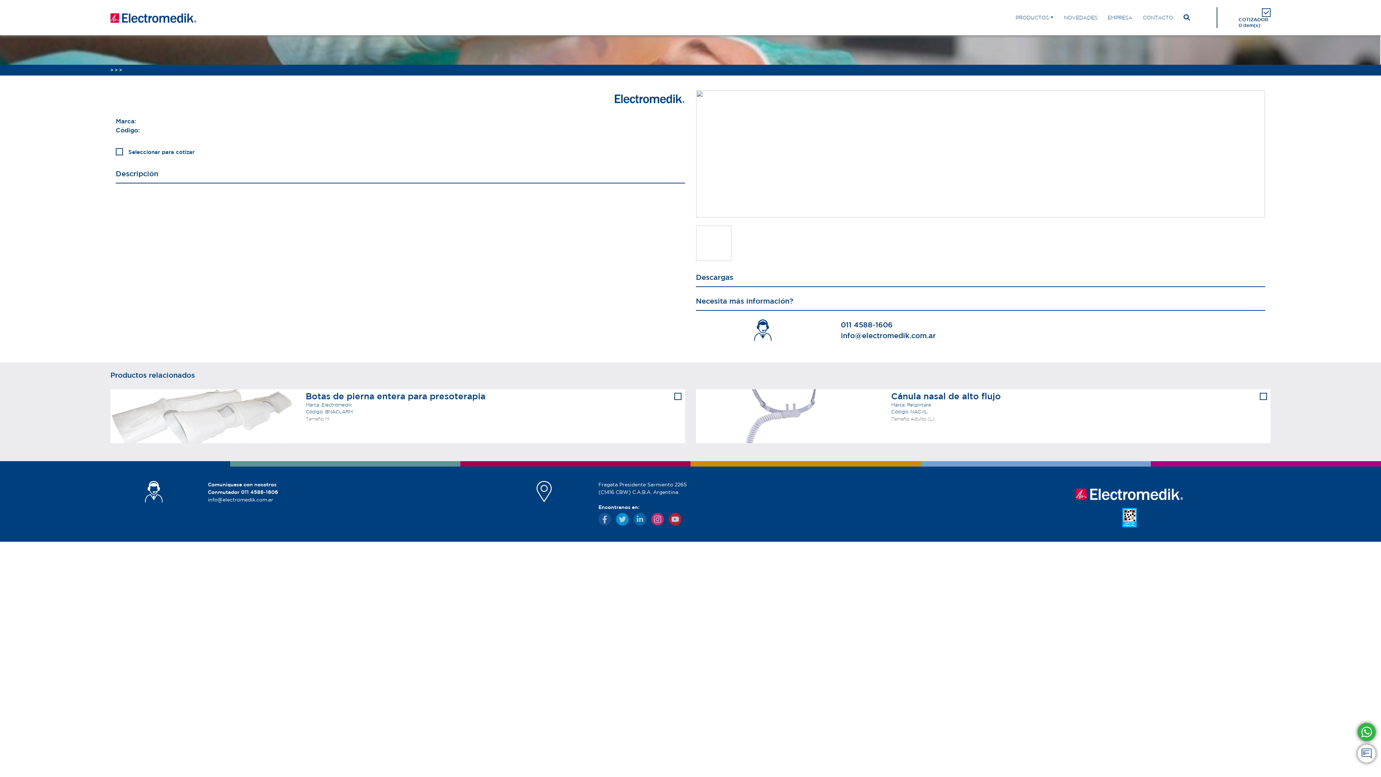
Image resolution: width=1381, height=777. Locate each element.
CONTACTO (1158, 18)
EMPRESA (1120, 18)
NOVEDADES (1081, 18)
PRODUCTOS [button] (1032, 18)
